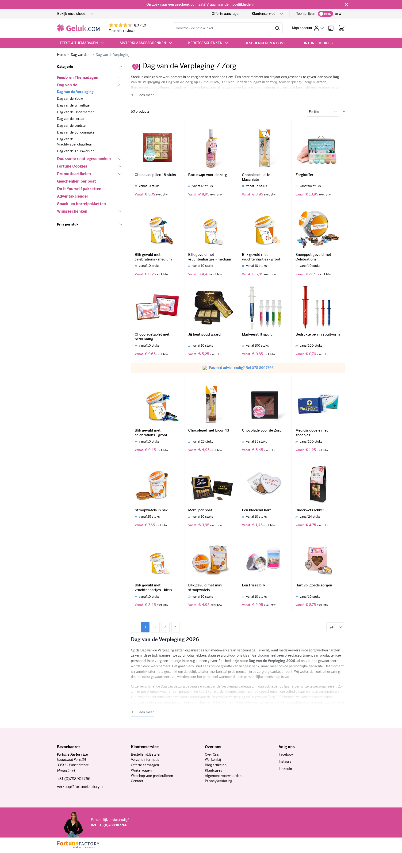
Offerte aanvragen (226, 13)
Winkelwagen (141, 770)
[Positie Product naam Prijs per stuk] (323, 112)
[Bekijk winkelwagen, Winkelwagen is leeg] (341, 28)
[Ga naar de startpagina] (78, 28)
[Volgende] (175, 627)
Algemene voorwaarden (223, 776)
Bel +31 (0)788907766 (109, 825)
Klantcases (213, 770)
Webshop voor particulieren (152, 776)
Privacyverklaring (218, 781)
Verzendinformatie (145, 759)
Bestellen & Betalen (146, 754)
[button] (90, 67)
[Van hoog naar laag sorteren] (344, 111)
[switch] (325, 14)
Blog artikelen (215, 765)
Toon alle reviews (122, 31)
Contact (137, 781)
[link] (135, 627)
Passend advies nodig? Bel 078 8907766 (241, 368)
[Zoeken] (277, 28)
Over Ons (212, 754)
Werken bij (213, 759)
